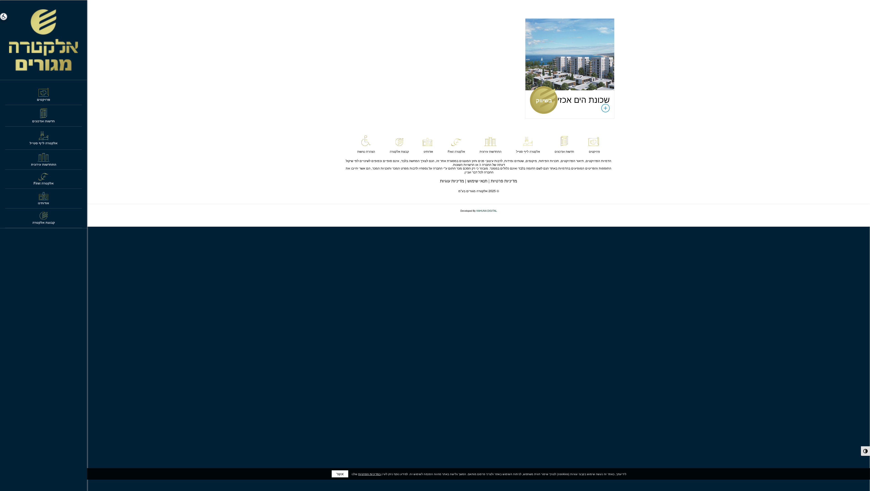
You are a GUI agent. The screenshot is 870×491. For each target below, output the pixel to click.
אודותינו (428, 151)
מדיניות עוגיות (452, 181)
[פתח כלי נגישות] (3, 16)
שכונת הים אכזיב (581, 99)
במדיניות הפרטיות (369, 474)
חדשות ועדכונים (564, 151)
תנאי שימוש (477, 181)
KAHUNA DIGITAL (486, 210)
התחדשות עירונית (490, 151)
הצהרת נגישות (366, 151)
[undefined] (569, 54)
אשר (340, 473)
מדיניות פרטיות (504, 181)
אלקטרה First (456, 151)
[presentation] (865, 451)
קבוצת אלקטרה (399, 151)
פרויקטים (594, 151)
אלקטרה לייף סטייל (528, 151)
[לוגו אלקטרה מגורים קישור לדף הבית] (43, 40)
